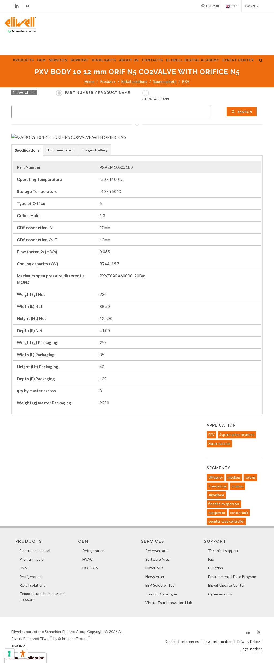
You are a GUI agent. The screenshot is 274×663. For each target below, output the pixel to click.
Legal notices (252, 648)
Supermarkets (164, 81)
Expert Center (238, 60)
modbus (234, 477)
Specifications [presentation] (27, 150)
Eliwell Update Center (226, 585)
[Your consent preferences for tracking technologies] (9, 654)
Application (155, 99)
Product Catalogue (161, 594)
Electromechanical (35, 550)
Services (58, 60)
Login (250, 6)
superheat (216, 495)
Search (244, 112)
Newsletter (155, 576)
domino (237, 486)
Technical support (223, 550)
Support (80, 60)
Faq (211, 559)
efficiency (215, 477)
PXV (185, 81)
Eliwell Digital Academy (192, 60)
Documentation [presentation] (60, 150)
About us (129, 60)
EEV (211, 435)
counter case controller (226, 521)
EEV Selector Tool (160, 585)
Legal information (218, 641)
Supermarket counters (236, 435)
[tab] (27, 149)
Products (23, 60)
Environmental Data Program (232, 576)
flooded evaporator (223, 504)
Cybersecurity (220, 594)
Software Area (157, 559)
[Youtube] (27, 6)
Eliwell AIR (154, 567)
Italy (211, 6)
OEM (41, 60)
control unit (239, 513)
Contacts (152, 60)
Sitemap (18, 645)
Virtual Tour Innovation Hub (168, 602)
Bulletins (215, 567)
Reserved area (157, 550)
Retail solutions (134, 81)
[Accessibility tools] (23, 654)
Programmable (32, 559)
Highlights (104, 60)
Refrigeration (31, 576)
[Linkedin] (16, 6)
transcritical (217, 486)
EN (232, 6)
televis (250, 477)
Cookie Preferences (182, 641)
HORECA (90, 567)
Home (89, 81)
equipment (216, 513)
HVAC (25, 567)
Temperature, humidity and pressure (42, 596)
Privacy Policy (248, 641)
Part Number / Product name (97, 93)
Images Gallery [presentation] (94, 150)
